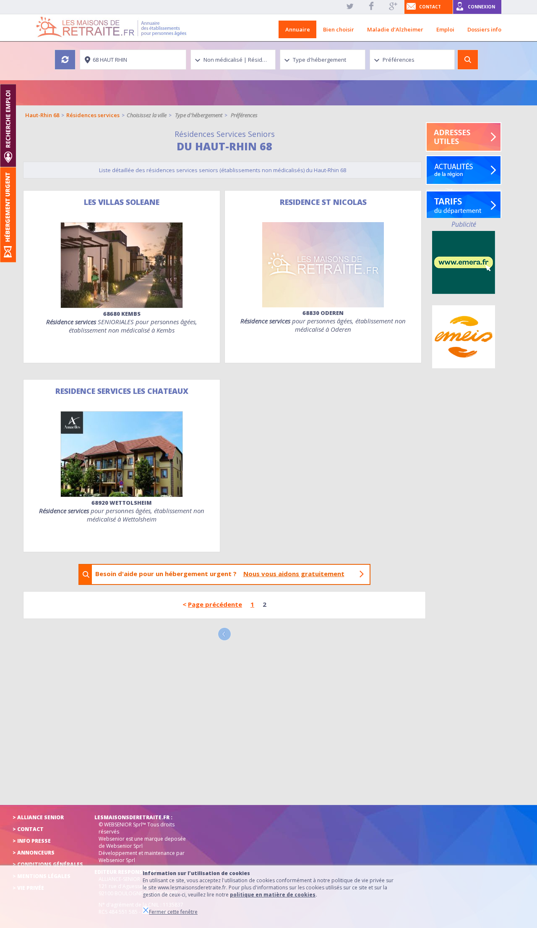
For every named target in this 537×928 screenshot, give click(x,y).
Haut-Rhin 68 (42, 115)
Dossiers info (484, 29)
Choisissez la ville (147, 115)
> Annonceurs (34, 852)
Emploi (445, 29)
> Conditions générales (48, 864)
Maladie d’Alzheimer (395, 29)
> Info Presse (32, 840)
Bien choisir (338, 29)
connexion (481, 7)
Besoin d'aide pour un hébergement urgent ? (219, 573)
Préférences (244, 115)
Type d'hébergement (198, 115)
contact (430, 7)
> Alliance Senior (38, 817)
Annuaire (297, 29)
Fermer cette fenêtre (173, 911)
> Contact (28, 829)
